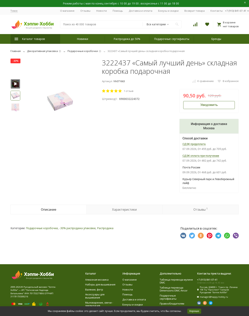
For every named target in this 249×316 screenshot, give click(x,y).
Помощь (118, 10)
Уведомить (209, 105)
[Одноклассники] (201, 236)
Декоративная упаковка (42, 51)
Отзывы (85, 10)
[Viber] (236, 236)
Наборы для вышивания (100, 284)
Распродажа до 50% (127, 39)
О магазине (67, 10)
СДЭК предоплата (194, 144)
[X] (192, 236)
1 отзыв (128, 91)
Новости (101, 10)
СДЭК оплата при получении (200, 155)
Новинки (82, 39)
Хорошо (194, 311)
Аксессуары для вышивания (94, 296)
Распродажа (105, 228)
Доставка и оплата (140, 10)
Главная (16, 51)
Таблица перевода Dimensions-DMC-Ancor (174, 289)
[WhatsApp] (227, 236)
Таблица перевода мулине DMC (176, 281)
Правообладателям (172, 303)
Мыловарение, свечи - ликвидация (99, 304)
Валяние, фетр (94, 289)
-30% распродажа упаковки (77, 228)
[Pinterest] (209, 236)
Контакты (216, 10)
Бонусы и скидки (168, 10)
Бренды (216, 39)
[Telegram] (218, 236)
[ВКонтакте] (183, 236)
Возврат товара (194, 10)
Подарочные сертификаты (171, 39)
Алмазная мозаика (97, 279)
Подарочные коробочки (83, 51)
